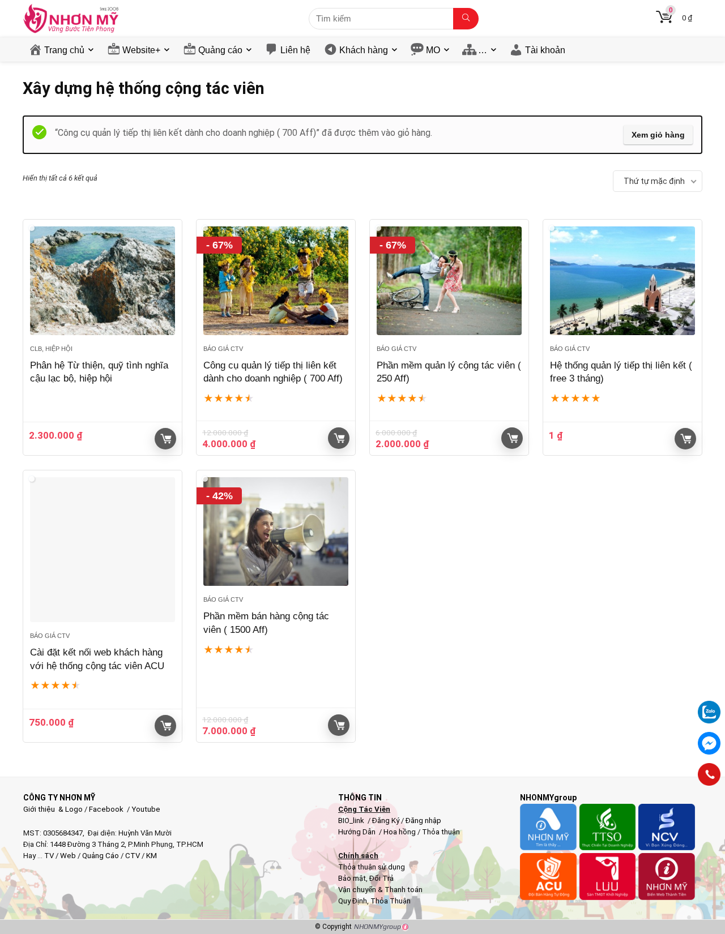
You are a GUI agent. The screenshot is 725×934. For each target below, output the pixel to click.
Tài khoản (545, 50)
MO (433, 50)
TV (48, 855)
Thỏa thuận (440, 832)
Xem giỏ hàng (658, 134)
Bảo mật (352, 878)
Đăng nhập (423, 820)
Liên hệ (295, 50)
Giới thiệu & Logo (53, 809)
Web (68, 855)
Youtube (145, 809)
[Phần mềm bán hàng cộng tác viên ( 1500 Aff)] (275, 531)
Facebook (106, 809)
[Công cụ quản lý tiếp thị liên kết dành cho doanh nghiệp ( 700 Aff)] (275, 280)
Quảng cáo (220, 50)
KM (151, 855)
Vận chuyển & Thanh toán (380, 889)
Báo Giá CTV (223, 348)
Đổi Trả (381, 878)
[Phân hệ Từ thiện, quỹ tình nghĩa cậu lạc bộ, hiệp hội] (102, 280)
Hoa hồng (399, 832)
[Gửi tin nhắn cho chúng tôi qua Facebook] (709, 743)
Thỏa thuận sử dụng (371, 867)
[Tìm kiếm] (466, 18)
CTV (132, 855)
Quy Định (352, 901)
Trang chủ (64, 50)
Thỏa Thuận (390, 901)
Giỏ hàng (165, 438)
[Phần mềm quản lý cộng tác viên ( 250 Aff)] (449, 280)
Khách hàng (363, 50)
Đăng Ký (386, 820)
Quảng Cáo (100, 855)
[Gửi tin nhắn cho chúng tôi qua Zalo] (709, 706)
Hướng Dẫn (357, 832)
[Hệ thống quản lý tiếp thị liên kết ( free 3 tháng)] (622, 280)
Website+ (141, 50)
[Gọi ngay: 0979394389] (709, 774)
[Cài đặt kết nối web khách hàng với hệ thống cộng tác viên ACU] (102, 549)
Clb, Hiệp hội (51, 348)
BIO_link (352, 820)
